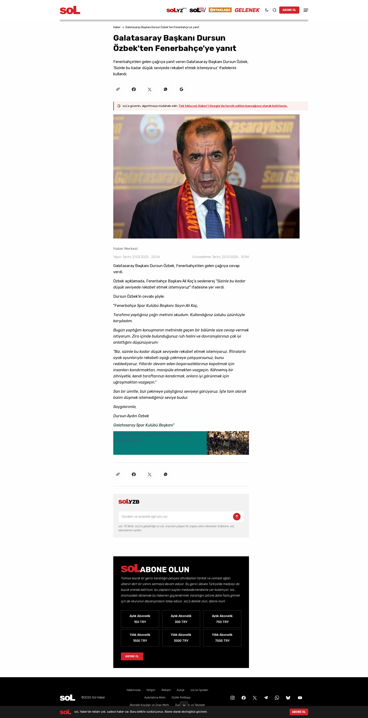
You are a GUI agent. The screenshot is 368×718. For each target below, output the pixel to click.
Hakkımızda (133, 690)
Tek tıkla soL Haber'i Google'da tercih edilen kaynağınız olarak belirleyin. (233, 106)
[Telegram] (265, 697)
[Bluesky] (288, 697)
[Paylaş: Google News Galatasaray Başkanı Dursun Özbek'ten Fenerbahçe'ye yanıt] (181, 89)
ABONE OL (289, 10)
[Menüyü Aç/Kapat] (305, 10)
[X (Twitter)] (254, 697)
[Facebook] (243, 697)
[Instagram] (232, 697)
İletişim (151, 690)
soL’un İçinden (199, 690)
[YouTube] (299, 697)
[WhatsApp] (276, 697)
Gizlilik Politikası (181, 697)
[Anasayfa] (67, 697)
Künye (180, 690)
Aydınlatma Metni (154, 697)
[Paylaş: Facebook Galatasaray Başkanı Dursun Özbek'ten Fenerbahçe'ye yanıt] (133, 89)
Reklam (166, 690)
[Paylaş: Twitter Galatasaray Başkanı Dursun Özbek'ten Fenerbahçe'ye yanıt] (149, 89)
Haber (117, 27)
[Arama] (274, 10)
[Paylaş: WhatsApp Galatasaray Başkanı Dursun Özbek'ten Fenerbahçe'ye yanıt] (165, 89)
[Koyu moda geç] (267, 10)
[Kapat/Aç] (184, 704)
